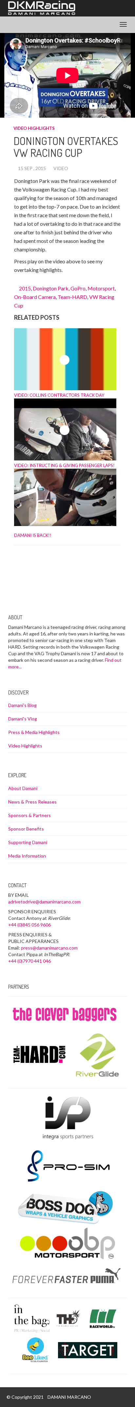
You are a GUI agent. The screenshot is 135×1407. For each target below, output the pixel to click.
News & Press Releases (32, 802)
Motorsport (101, 288)
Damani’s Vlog (22, 718)
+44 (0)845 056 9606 (29, 924)
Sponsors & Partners (29, 815)
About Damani (22, 788)
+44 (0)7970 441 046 (29, 961)
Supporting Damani (27, 842)
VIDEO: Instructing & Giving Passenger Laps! (64, 465)
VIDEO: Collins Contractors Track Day (59, 395)
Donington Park (50, 288)
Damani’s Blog (22, 705)
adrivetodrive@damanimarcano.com (44, 901)
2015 (25, 288)
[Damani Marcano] (41, 8)
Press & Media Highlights (34, 732)
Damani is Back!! (32, 535)
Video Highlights (34, 128)
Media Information (27, 856)
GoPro (78, 288)
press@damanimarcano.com (49, 948)
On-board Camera (35, 297)
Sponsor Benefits (26, 829)
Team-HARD (72, 297)
